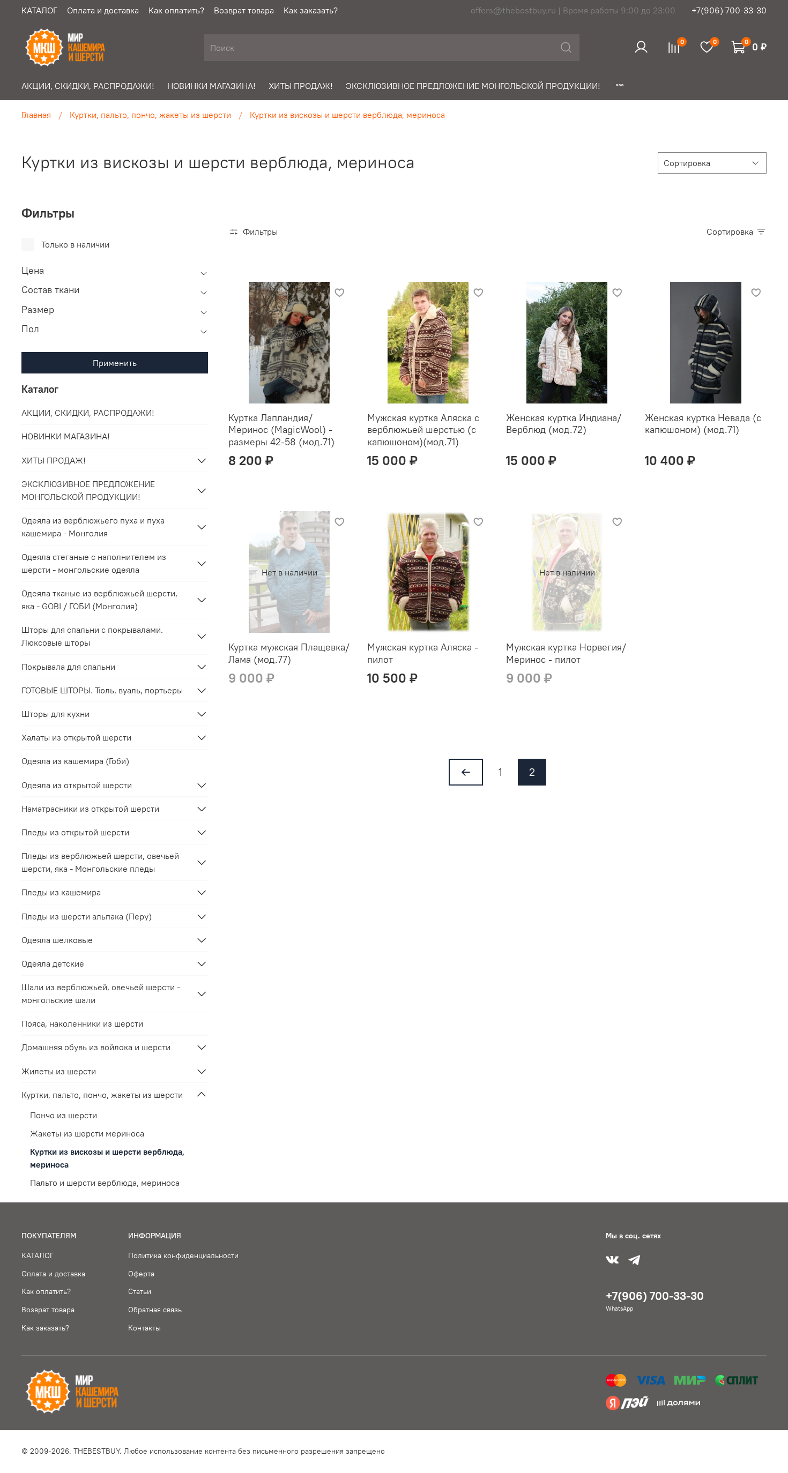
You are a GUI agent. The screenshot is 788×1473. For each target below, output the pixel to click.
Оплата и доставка (103, 10)
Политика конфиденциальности (183, 1255)
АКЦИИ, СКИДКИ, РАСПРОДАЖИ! (87, 85)
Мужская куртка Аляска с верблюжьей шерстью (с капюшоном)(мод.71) (423, 430)
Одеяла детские (52, 963)
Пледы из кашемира (61, 892)
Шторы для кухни (55, 713)
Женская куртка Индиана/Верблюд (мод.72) (563, 424)
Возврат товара (244, 10)
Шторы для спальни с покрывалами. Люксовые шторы (92, 636)
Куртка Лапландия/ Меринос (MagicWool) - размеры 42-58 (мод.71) (281, 430)
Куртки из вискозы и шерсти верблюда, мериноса (107, 1158)
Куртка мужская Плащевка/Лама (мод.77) (289, 653)
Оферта (141, 1273)
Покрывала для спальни (68, 666)
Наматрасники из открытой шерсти (90, 808)
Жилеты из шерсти (58, 1071)
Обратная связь (155, 1309)
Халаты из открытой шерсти (76, 737)
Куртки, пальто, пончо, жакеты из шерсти (150, 114)
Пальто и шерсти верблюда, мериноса (105, 1182)
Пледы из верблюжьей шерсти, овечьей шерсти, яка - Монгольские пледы (100, 862)
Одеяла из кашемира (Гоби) (75, 761)
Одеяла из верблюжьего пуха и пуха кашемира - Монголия (93, 527)
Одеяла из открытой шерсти (76, 785)
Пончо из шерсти (63, 1115)
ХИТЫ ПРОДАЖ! (301, 85)
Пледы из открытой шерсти (75, 832)
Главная (36, 114)
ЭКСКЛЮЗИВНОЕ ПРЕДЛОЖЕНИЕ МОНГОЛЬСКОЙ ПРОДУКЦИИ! (473, 85)
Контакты (144, 1328)
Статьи (139, 1291)
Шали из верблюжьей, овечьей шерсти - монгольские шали (100, 993)
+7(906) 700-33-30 (729, 10)
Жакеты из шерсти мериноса (87, 1133)
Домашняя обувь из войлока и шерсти (95, 1047)
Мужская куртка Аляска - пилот (422, 653)
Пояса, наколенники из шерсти (82, 1023)
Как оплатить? (176, 10)
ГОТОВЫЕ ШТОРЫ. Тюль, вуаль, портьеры (102, 690)
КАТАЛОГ (39, 10)
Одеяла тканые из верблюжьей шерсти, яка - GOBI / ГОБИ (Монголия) (99, 599)
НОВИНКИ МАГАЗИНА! (211, 85)
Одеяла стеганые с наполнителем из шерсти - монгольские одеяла (93, 563)
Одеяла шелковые (57, 939)
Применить (115, 362)
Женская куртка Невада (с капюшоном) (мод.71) (703, 424)
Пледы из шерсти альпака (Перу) (86, 916)
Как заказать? (311, 10)
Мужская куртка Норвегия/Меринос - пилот (566, 653)
